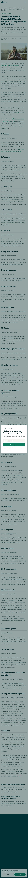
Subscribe (13, 445)
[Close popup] (25, 427)
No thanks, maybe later (7, 450)
